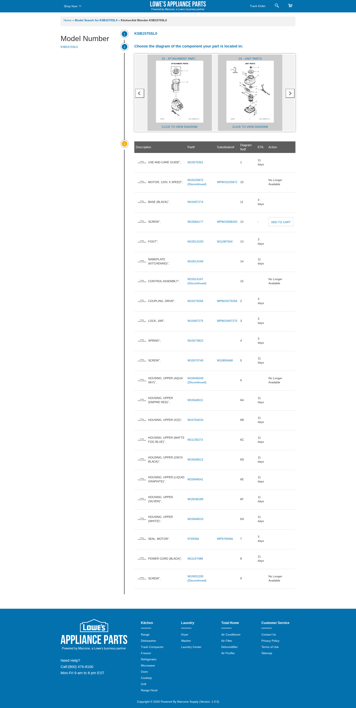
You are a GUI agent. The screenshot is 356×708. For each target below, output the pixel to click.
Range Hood (149, 690)
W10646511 (195, 400)
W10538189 (195, 499)
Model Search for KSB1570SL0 (96, 20)
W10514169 (195, 261)
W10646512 (195, 459)
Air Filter (226, 640)
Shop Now (70, 6)
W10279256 (195, 301)
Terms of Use (270, 647)
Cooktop (146, 678)
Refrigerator (149, 659)
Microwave (148, 665)
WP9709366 (225, 538)
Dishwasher (148, 640)
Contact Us (268, 634)
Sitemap (266, 653)
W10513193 (195, 241)
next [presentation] (290, 93)
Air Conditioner (231, 634)
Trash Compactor (152, 647)
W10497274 (195, 202)
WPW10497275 (227, 320)
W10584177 (195, 221)
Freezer (146, 653)
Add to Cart (281, 222)
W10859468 (225, 360)
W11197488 (195, 558)
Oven (144, 671)
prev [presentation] (140, 93)
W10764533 (195, 419)
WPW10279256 (227, 301)
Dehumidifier (229, 647)
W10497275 (195, 320)
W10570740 (195, 360)
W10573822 (195, 340)
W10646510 (195, 519)
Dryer (184, 634)
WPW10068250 (227, 221)
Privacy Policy (270, 640)
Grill (143, 684)
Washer (186, 640)
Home (67, 20)
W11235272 (195, 439)
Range (145, 634)
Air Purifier (228, 653)
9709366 (193, 538)
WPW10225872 (227, 182)
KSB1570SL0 (69, 47)
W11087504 (225, 241)
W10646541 (195, 479)
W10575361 (195, 162)
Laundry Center (191, 647)
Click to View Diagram (179, 126)
